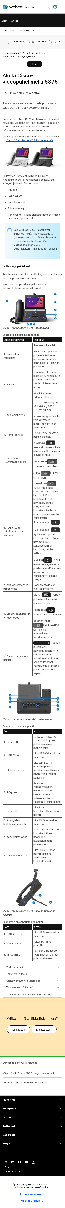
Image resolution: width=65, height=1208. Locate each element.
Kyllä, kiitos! (18, 1029)
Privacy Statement (31, 1194)
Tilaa (34, 64)
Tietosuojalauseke (13, 1171)
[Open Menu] (62, 7)
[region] (32, 1191)
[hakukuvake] (48, 7)
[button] (55, 7)
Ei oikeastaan (44, 1029)
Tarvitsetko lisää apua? (20, 987)
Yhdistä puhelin (15, 967)
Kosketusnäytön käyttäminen (23, 980)
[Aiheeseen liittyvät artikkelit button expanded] (60, 1063)
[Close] (60, 1179)
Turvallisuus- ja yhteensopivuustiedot (28, 994)
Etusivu (5, 21)
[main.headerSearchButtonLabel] (48, 6)
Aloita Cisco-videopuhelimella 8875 (24, 1082)
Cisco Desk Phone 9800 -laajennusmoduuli (29, 1073)
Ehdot (7, 1167)
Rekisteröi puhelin (16, 974)
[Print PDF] (24, 64)
